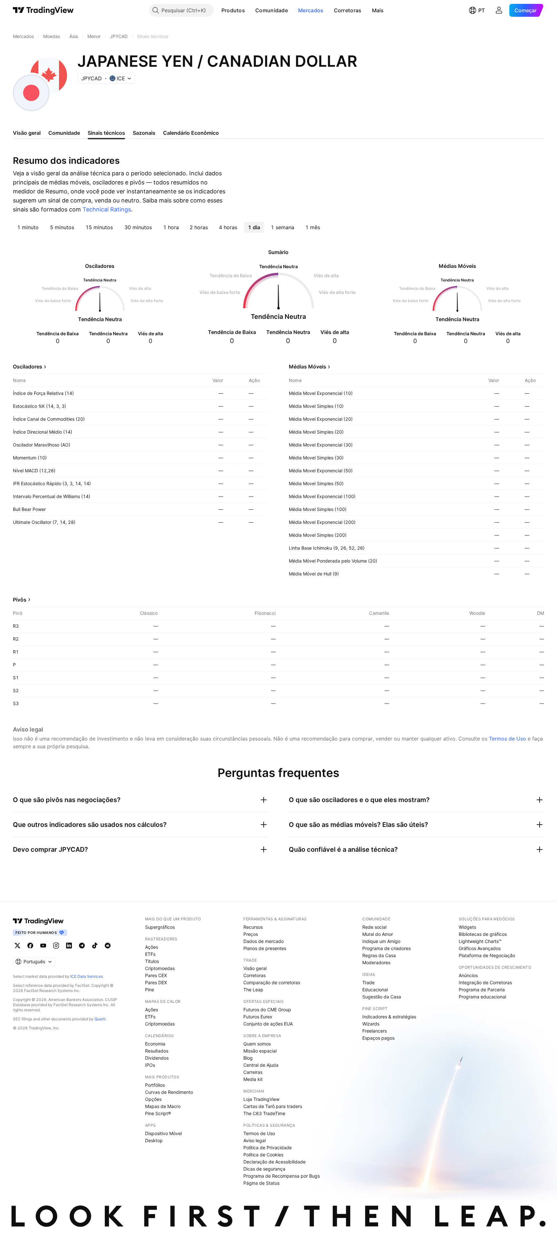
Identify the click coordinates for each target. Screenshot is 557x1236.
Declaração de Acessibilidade (274, 1161)
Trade (368, 982)
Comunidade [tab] (64, 133)
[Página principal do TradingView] (43, 10)
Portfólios (155, 1085)
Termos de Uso (507, 738)
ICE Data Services (86, 976)
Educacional (375, 989)
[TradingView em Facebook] (30, 945)
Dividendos (157, 1058)
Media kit (253, 1079)
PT (481, 10)
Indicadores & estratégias (389, 1016)
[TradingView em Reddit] (107, 945)
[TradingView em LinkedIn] (68, 945)
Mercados (310, 10)
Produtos (233, 10)
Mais (378, 10)
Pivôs (19, 599)
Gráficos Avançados (480, 948)
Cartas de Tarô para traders (272, 1106)
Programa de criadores (386, 948)
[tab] (28, 227)
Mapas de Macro (163, 1106)
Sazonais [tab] (144, 133)
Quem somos (257, 1043)
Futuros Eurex (257, 1016)
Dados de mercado (263, 941)
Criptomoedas (160, 968)
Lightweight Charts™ (480, 941)
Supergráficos (160, 927)
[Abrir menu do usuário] (499, 10)
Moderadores (376, 962)
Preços (250, 934)
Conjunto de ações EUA (268, 1023)
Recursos (253, 927)
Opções (153, 1099)
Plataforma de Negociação (487, 955)
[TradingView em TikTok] (94, 945)
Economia (155, 1043)
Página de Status (261, 1183)
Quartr (100, 1018)
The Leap (253, 989)
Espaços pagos (378, 1038)
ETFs (150, 954)
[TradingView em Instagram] (56, 945)
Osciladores (27, 366)
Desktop (154, 1140)
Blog (248, 1058)
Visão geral (255, 968)
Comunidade (271, 10)
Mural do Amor (377, 934)
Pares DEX (156, 982)
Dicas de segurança (264, 1169)
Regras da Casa (379, 955)
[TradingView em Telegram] (81, 945)
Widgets (467, 927)
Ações (151, 947)
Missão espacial (260, 1051)
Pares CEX (156, 975)
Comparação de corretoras (271, 982)
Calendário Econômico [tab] (191, 133)
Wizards (370, 1023)
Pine (149, 989)
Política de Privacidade (267, 1147)
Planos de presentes (264, 948)
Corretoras (348, 10)
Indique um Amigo (381, 941)
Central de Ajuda (260, 1065)
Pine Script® (158, 1113)
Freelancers (374, 1031)
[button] (250, 10)
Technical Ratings (107, 209)
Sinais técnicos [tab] (106, 133)
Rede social (374, 927)
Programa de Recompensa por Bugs (281, 1176)
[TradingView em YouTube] (43, 945)
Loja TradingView (261, 1099)
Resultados (156, 1051)
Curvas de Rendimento (169, 1092)
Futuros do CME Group (267, 1009)
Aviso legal (254, 1140)
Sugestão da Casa (381, 996)
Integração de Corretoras (485, 982)
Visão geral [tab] (27, 133)
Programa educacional (482, 996)
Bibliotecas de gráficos (483, 934)
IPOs (150, 1065)
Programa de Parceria (482, 989)
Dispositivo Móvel (163, 1133)
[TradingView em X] (17, 945)
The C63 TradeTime (264, 1113)
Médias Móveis (307, 366)
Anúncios (468, 975)
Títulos (152, 961)
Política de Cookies (263, 1154)
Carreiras (252, 1072)
